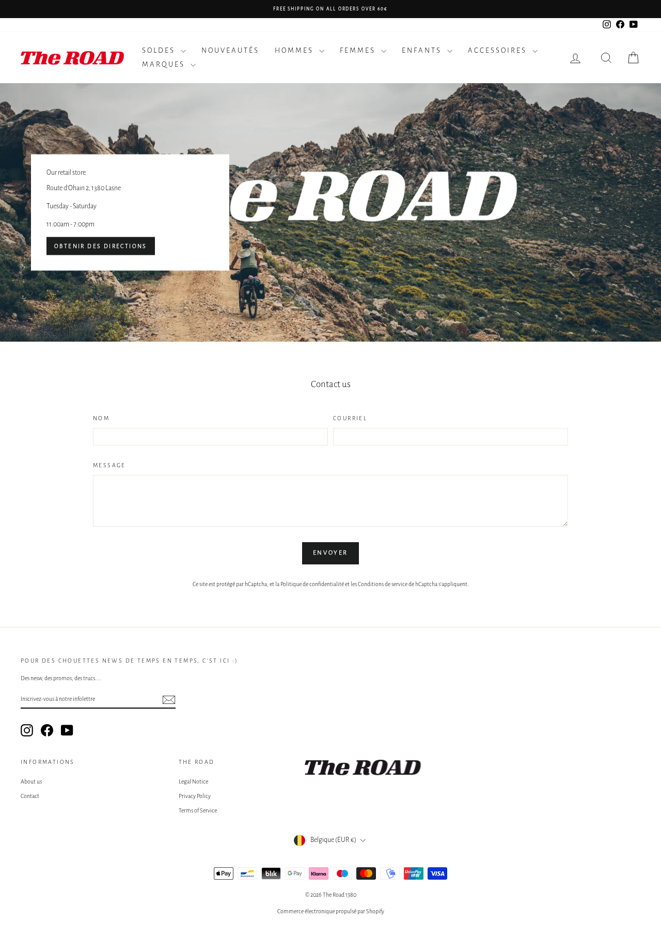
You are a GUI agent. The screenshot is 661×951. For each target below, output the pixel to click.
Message (109, 465)
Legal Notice (193, 781)
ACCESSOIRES (499, 50)
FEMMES (359, 50)
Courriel (350, 418)
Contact (30, 796)
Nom (101, 418)
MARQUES (165, 64)
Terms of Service (198, 810)
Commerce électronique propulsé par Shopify (330, 911)
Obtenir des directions (100, 246)
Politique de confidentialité (312, 584)
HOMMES (296, 50)
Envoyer (330, 552)
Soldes (160, 50)
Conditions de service (382, 584)
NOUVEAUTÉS (230, 50)
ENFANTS (423, 50)
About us (31, 781)
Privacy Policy (195, 796)
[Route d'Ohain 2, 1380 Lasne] (330, 212)
